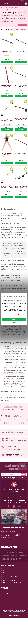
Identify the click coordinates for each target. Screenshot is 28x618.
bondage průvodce (7, 255)
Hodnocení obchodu (8, 597)
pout (18, 229)
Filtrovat (23, 25)
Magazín (5, 591)
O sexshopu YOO (7, 593)
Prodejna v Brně (5, 0)
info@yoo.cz (20, 500)
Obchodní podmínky (8, 573)
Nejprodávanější (15, 29)
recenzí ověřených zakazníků (14, 432)
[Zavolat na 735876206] (22, 0)
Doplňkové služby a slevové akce (11, 578)
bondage (4, 247)
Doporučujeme (5, 29)
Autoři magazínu (7, 603)
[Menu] (2, 3)
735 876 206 (7, 500)
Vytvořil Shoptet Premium (14, 615)
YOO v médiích (6, 599)
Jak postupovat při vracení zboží (10, 576)
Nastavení (14, 322)
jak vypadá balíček (10, 441)
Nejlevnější (23, 29)
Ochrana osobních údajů (9, 580)
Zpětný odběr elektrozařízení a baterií (12, 582)
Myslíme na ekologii (7, 595)
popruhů (19, 332)
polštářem (7, 383)
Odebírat (23, 474)
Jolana (3, 339)
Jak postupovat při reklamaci (10, 574)
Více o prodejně (5, 539)
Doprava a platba (7, 570)
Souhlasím (14, 319)
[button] (12, 37)
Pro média (5, 601)
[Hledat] (22, 3)
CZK (25, 0)
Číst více (10, 21)
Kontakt (5, 568)
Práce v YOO (6, 605)
